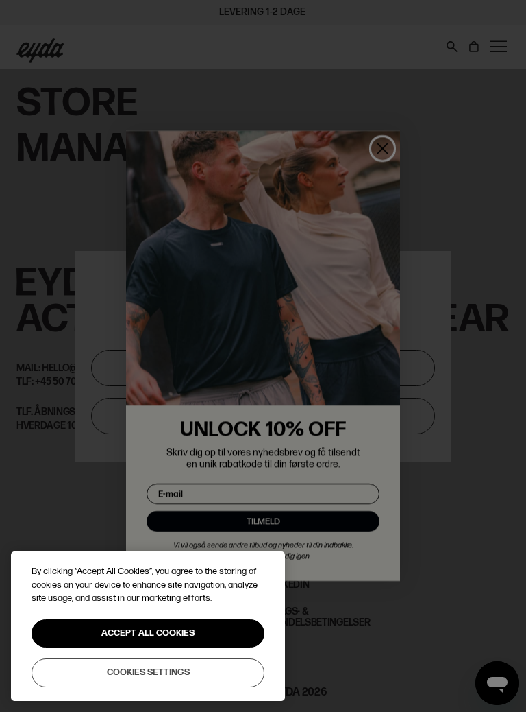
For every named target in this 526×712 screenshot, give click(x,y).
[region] (148, 626)
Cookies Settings (148, 672)
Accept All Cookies (148, 633)
